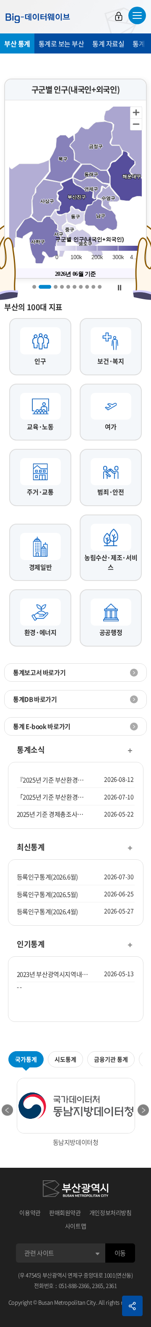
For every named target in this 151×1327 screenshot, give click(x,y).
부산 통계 (17, 43)
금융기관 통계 (111, 1059)
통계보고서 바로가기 (39, 672)
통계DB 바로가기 (35, 699)
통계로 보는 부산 (61, 43)
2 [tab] (45, 286)
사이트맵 (75, 1226)
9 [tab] (93, 286)
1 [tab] (34, 286)
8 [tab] (87, 286)
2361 (111, 1285)
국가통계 (26, 1059)
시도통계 (65, 1059)
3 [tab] (55, 286)
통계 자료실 (108, 43)
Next (143, 1110)
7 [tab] (81, 286)
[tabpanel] (75, 178)
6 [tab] (74, 286)
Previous (7, 1110)
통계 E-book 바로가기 (41, 726)
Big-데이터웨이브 (37, 18)
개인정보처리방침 (110, 1212)
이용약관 (30, 1212)
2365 (97, 1285)
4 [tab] (62, 286)
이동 (120, 1253)
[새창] (75, 1190)
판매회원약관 (65, 1212)
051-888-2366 (74, 1285)
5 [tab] (68, 286)
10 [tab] (100, 286)
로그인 (118, 16)
